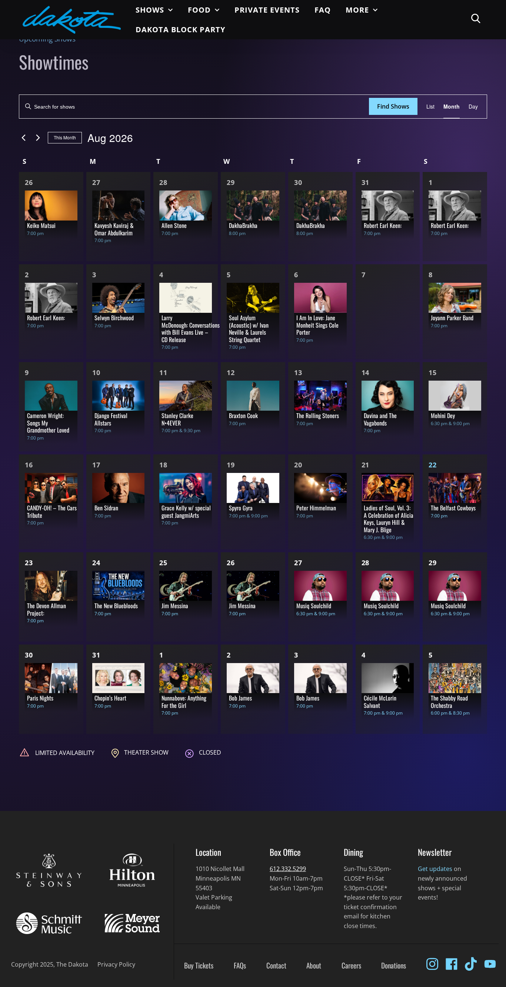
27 (96, 182)
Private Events (267, 10)
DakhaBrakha (243, 225)
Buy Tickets (198, 965)
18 (163, 464)
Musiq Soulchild (313, 605)
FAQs (240, 965)
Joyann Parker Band (452, 317)
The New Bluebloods (116, 605)
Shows (150, 10)
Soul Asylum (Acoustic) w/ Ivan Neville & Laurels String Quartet (249, 328)
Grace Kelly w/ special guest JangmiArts (186, 511)
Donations (393, 965)
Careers (351, 965)
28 (163, 182)
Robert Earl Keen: (383, 225)
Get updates (435, 869)
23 (29, 562)
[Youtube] (490, 964)
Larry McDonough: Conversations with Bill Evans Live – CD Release (191, 328)
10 (96, 372)
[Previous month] (23, 137)
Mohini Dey (443, 415)
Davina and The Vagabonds (380, 419)
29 (231, 182)
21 (366, 464)
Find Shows (393, 106)
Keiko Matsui (41, 225)
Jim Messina (175, 605)
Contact (276, 965)
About (313, 965)
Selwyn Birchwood (114, 317)
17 (96, 464)
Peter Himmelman (316, 507)
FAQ (322, 10)
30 (298, 182)
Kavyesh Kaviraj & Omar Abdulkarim (114, 229)
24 (96, 562)
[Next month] (37, 137)
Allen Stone (174, 225)
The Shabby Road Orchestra (449, 701)
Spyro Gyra (241, 507)
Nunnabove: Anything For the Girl (184, 701)
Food (199, 10)
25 (163, 562)
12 (231, 372)
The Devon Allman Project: (46, 609)
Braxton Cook (243, 415)
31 (366, 182)
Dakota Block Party (180, 29)
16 (29, 464)
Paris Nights (40, 697)
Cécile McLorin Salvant (380, 701)
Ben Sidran (106, 507)
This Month (65, 137)
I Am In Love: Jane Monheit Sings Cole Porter (317, 325)
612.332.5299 (288, 869)
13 (298, 372)
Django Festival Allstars (110, 419)
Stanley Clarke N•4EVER (177, 419)
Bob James (240, 697)
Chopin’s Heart (110, 697)
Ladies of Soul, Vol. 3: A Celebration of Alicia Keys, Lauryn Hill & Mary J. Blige (388, 518)
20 (298, 464)
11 (163, 372)
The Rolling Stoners (317, 415)
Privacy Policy (116, 964)
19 (231, 464)
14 (366, 372)
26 (29, 182)
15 (433, 372)
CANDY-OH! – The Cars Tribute (52, 511)
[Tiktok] (471, 964)
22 (433, 464)
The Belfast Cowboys (453, 507)
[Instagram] (432, 964)
